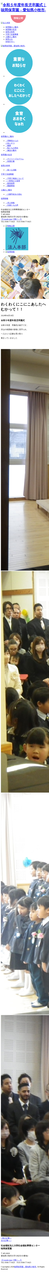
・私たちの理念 (11, 148)
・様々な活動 (10, 170)
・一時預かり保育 (12, 181)
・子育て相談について (14, 178)
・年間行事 (10, 161)
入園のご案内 (10, 37)
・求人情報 (10, 203)
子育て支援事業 (11, 34)
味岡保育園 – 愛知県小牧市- (25, 1267)
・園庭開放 (10, 186)
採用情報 (4, 199)
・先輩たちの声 (11, 205)
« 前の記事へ (6, 1238)
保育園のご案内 (11, 27)
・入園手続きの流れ (13, 194)
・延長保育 (10, 183)
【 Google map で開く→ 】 (11, 219)
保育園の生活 (10, 29)
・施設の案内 (10, 150)
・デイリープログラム (14, 159)
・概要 (8, 146)
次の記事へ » (6, 1241)
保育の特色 (10, 32)
